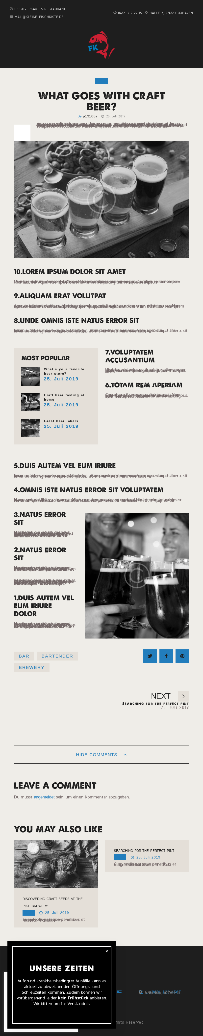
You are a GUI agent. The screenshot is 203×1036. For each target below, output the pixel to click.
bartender (57, 656)
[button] (8, 7)
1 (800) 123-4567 (163, 992)
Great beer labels (61, 421)
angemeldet (44, 797)
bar (24, 656)
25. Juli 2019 (61, 378)
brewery (32, 667)
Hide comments (97, 754)
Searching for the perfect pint (144, 851)
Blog (101, 81)
